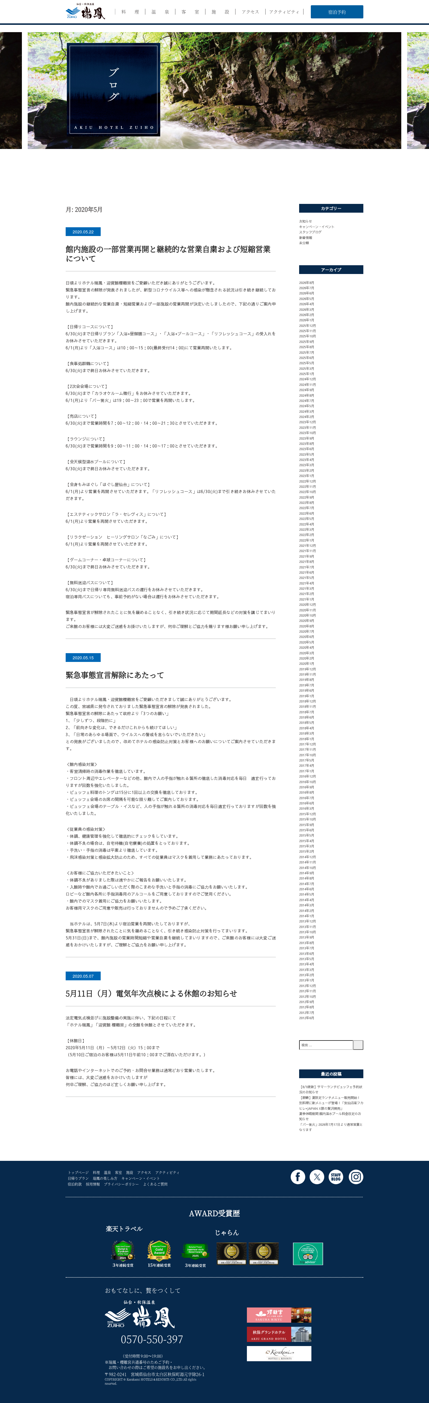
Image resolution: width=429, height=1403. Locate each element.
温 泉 (160, 12)
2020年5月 (306, 642)
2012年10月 (307, 996)
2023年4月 (306, 459)
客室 (118, 1172)
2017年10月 (307, 754)
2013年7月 (306, 948)
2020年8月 (306, 626)
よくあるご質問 (155, 1184)
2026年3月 (306, 309)
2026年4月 (306, 303)
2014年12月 (307, 856)
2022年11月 (307, 486)
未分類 (304, 242)
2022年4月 (306, 524)
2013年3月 (306, 969)
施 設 (220, 12)
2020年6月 (306, 636)
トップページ (78, 1172)
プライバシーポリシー (121, 1184)
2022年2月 (306, 534)
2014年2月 (306, 910)
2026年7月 (306, 287)
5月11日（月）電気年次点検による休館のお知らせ (155, 993)
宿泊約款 (75, 1184)
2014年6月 (306, 889)
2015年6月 (306, 830)
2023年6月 (306, 448)
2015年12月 (307, 813)
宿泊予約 (337, 12)
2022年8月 (306, 502)
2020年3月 (306, 653)
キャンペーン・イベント (316, 226)
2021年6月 (306, 572)
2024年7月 (306, 400)
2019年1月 (306, 695)
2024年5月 (306, 405)
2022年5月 (306, 518)
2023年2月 (306, 470)
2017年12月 (307, 744)
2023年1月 (306, 475)
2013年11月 (307, 926)
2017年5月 (306, 760)
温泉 (107, 1172)
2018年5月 (306, 722)
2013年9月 (306, 937)
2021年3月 (306, 588)
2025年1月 (306, 373)
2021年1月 (306, 599)
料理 (96, 1172)
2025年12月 (307, 325)
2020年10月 (307, 615)
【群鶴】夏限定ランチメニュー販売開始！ (329, 1097)
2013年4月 (306, 964)
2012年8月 (306, 1007)
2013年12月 (307, 921)
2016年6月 (306, 803)
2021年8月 (306, 561)
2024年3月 (306, 411)
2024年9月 (306, 389)
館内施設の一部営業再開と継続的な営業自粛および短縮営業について (168, 253)
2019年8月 (306, 679)
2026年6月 (306, 293)
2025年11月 (307, 330)
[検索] (358, 1045)
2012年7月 (306, 1012)
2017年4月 (306, 765)
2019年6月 (306, 690)
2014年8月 (306, 878)
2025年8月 (306, 346)
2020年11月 (307, 610)
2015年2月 (306, 851)
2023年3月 (306, 464)
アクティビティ (284, 12)
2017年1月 (306, 771)
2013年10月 (307, 931)
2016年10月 (307, 781)
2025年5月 (306, 362)
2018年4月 (306, 728)
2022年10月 (307, 491)
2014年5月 (306, 894)
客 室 (190, 12)
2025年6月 (306, 357)
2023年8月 (306, 443)
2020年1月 (306, 663)
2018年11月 (307, 706)
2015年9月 (306, 824)
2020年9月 (306, 620)
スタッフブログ (310, 232)
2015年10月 (307, 819)
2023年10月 (307, 432)
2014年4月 (306, 899)
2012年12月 (307, 985)
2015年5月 (306, 835)
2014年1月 (306, 915)
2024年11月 (307, 384)
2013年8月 (306, 942)
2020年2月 (306, 658)
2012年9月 (306, 1001)
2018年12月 (307, 701)
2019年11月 (307, 674)
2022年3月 (306, 529)
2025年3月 (306, 368)
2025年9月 (306, 341)
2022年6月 (306, 513)
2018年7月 (306, 712)
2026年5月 (306, 298)
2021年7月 (306, 567)
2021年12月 (307, 545)
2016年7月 (306, 797)
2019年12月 (307, 669)
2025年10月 (307, 336)
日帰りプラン (78, 1178)
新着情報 (305, 237)
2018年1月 (306, 738)
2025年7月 (306, 352)
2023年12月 (307, 421)
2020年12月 (307, 604)
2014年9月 (306, 872)
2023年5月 (306, 454)
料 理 (130, 12)
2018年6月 (306, 717)
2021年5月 (306, 577)
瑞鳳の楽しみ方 (105, 1178)
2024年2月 (306, 416)
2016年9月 (306, 787)
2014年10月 (307, 867)
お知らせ (305, 221)
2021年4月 (306, 583)
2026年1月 (306, 320)
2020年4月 (306, 647)
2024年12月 (307, 379)
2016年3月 (306, 808)
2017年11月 (307, 749)
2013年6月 (306, 953)
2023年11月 (307, 427)
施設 (129, 1172)
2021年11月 (307, 550)
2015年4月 (306, 840)
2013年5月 (306, 958)
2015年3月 (306, 846)
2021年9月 (306, 556)
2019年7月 (306, 685)
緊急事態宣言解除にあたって (115, 674)
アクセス (250, 12)
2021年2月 (306, 593)
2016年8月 (306, 792)
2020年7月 (306, 631)
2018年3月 (306, 733)
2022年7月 (306, 507)
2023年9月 (306, 438)
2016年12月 (307, 776)
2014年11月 (307, 862)
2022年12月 (307, 481)
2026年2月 (306, 314)
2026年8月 (306, 282)
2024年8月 (306, 395)
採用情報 (93, 1184)
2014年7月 (306, 883)
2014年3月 (306, 905)
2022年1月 (306, 540)
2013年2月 (306, 974)
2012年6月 (306, 1017)
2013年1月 (306, 980)
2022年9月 (306, 497)
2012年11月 (307, 990)
